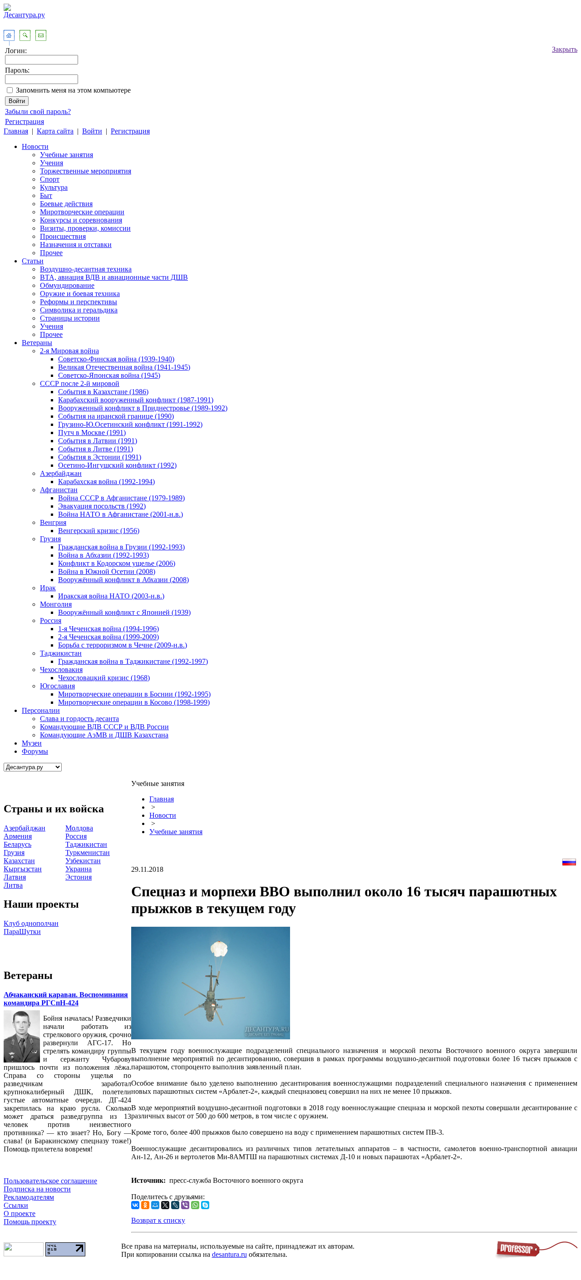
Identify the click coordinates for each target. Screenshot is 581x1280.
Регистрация (24, 121)
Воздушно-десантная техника (86, 269)
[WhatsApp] (195, 1205)
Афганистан (59, 490)
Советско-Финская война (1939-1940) (116, 359)
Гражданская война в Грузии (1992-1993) (121, 547)
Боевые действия (66, 204)
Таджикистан (61, 653)
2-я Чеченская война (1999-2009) (108, 637)
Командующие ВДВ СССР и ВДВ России (104, 727)
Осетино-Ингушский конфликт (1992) (117, 465)
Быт (46, 195)
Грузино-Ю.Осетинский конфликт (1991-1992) (130, 424)
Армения (18, 836)
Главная (16, 131)
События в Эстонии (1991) (99, 457)
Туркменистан (87, 852)
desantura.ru (229, 1254)
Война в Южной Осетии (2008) (106, 571)
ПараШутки (22, 931)
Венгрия (53, 522)
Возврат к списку (158, 1220)
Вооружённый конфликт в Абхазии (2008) (123, 579)
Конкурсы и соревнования (81, 220)
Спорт (49, 179)
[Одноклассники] (145, 1205)
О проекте (19, 1213)
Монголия (56, 604)
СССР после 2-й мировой (79, 383)
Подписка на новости (37, 1189)
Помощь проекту (30, 1222)
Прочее (51, 253)
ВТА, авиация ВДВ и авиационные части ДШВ (114, 277)
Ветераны (37, 342)
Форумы (35, 751)
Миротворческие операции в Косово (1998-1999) (134, 702)
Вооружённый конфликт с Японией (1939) (124, 612)
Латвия (15, 877)
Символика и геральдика (79, 310)
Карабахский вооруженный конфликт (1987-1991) (135, 400)
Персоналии (41, 710)
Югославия (57, 686)
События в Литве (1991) (95, 449)
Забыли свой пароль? (38, 111)
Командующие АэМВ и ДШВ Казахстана (104, 735)
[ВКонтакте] (135, 1205)
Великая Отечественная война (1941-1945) (124, 367)
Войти (92, 131)
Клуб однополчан (31, 923)
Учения (51, 163)
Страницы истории (70, 318)
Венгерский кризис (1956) (98, 530)
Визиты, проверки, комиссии (85, 228)
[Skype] (205, 1205)
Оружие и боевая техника (80, 293)
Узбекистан (83, 861)
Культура (54, 187)
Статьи (33, 261)
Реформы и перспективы (78, 302)
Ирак (48, 588)
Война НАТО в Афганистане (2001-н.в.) (120, 514)
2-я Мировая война (69, 351)
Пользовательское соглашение (50, 1181)
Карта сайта (55, 131)
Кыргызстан (23, 869)
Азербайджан (61, 473)
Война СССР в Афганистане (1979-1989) (121, 498)
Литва (13, 885)
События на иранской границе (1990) (116, 416)
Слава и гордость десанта (79, 718)
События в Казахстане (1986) (103, 391)
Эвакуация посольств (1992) (102, 506)
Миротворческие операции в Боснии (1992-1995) (134, 694)
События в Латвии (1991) (97, 441)
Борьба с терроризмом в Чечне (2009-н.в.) (122, 645)
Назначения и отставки (76, 244)
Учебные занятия (66, 154)
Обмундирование (67, 285)
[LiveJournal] (175, 1205)
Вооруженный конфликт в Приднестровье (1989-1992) (142, 408)
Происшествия (63, 236)
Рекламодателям (29, 1197)
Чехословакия (61, 669)
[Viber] (185, 1205)
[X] (165, 1205)
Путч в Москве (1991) (92, 432)
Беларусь (17, 844)
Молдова (79, 828)
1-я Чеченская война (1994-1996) (108, 629)
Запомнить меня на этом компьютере (73, 90)
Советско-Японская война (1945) (109, 375)
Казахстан (19, 861)
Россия (50, 620)
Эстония (78, 877)
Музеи (32, 743)
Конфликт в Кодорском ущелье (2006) (116, 563)
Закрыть (564, 49)
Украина (78, 869)
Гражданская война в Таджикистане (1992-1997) (133, 661)
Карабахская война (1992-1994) (106, 481)
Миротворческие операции (82, 212)
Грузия (50, 539)
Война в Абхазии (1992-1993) (103, 555)
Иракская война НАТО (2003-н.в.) (111, 596)
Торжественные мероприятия (85, 171)
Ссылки (16, 1205)
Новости (35, 146)
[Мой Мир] (155, 1205)
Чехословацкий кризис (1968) (104, 678)
